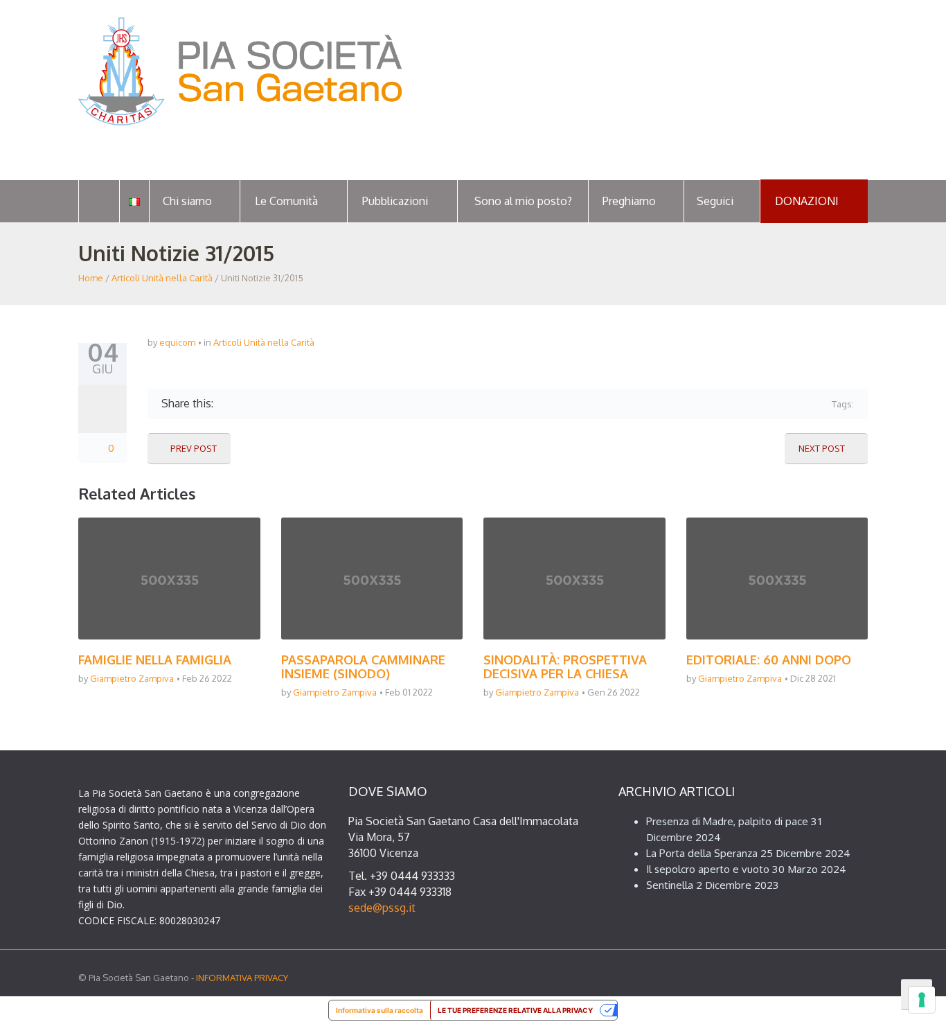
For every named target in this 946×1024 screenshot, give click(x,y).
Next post (821, 448)
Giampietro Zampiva (132, 678)
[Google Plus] (266, 404)
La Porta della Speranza (702, 853)
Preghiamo (629, 201)
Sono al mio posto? (523, 201)
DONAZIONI (807, 201)
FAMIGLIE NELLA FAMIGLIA (154, 659)
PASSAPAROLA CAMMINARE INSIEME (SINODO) (363, 666)
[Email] (346, 404)
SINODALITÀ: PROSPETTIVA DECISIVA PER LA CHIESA (565, 666)
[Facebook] (226, 404)
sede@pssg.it (382, 908)
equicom (177, 342)
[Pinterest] (286, 404)
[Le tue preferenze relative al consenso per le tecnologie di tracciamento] (922, 1000)
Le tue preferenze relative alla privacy (515, 1010)
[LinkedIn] (306, 404)
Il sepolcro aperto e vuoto (707, 869)
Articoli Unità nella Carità (162, 277)
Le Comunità (286, 201)
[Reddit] (326, 404)
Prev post (193, 448)
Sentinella (669, 885)
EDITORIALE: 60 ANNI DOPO (768, 659)
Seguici (715, 201)
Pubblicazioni (395, 201)
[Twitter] (246, 404)
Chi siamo (187, 201)
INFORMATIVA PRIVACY (242, 977)
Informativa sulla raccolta (379, 1010)
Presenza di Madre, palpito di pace (727, 821)
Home (90, 277)
